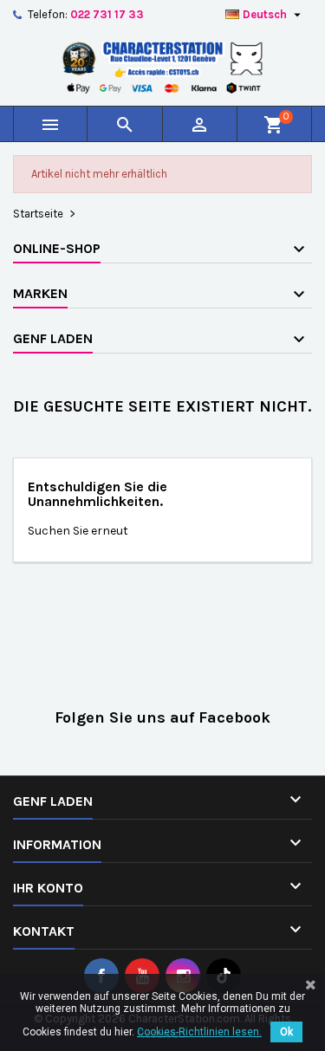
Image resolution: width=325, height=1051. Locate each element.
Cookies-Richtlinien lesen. (199, 1032)
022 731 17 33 (107, 14)
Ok (286, 1032)
